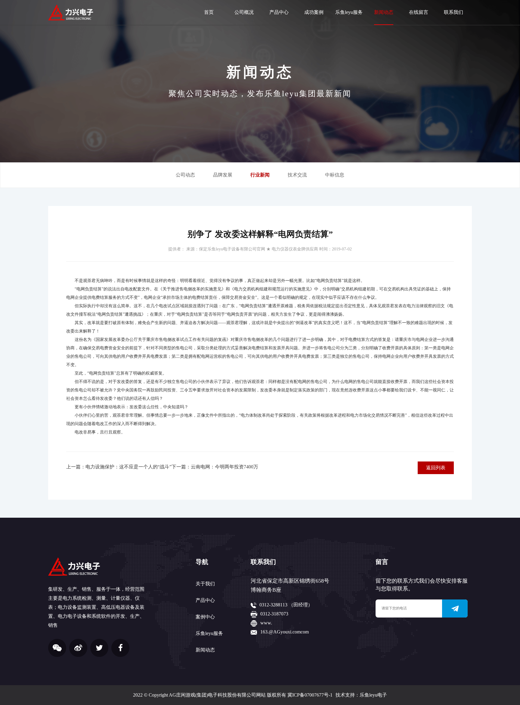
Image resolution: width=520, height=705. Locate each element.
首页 (209, 12)
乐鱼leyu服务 (349, 12)
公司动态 (185, 174)
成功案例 (313, 12)
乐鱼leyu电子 (373, 694)
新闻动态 (383, 12)
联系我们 (453, 12)
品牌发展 (222, 174)
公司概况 (244, 12)
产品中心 (279, 12)
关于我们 (205, 583)
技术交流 (297, 174)
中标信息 (334, 174)
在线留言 (418, 12)
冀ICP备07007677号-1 (310, 694)
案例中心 (205, 616)
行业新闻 (260, 174)
